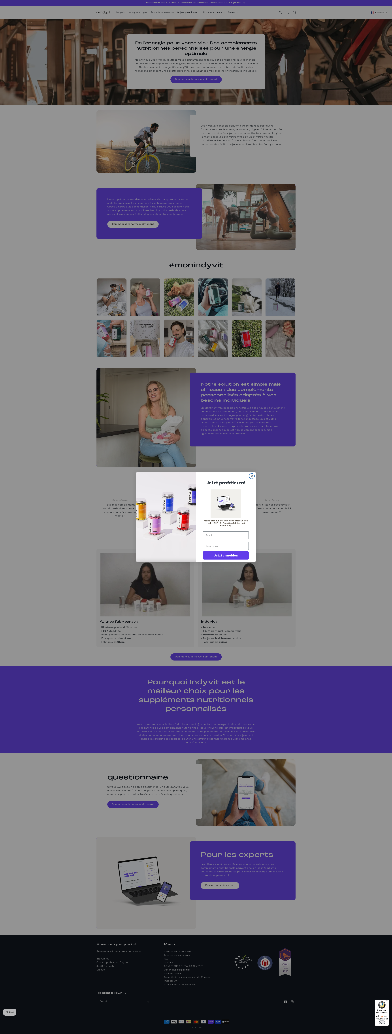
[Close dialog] (251, 476)
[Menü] (387, 1001)
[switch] (382, 1022)
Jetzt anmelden (226, 555)
